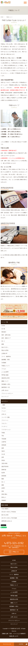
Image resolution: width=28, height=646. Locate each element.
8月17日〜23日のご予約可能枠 (9, 518)
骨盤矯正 (4, 500)
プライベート (5, 420)
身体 (3, 491)
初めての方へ (5, 347)
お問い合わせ (5, 390)
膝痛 (3, 344)
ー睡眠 (3, 405)
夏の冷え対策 (5, 514)
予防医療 (4, 438)
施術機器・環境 (6, 359)
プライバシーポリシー (7, 393)
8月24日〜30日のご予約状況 (9, 511)
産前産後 (4, 475)
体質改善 (4, 445)
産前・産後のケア (6, 338)
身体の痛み (4, 494)
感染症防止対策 (6, 378)
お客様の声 (4, 353)
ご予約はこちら (15, 551)
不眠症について (6, 365)
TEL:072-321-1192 (7, 644)
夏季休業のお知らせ (7, 521)
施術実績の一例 (6, 387)
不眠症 (3, 432)
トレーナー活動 (6, 417)
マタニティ (4, 423)
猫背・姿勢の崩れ (6, 335)
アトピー (4, 411)
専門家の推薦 (5, 375)
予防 (3, 435)
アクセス (4, 368)
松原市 (3, 472)
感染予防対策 (5, 466)
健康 (3, 448)
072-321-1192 (15, 543)
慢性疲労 (4, 332)
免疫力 (3, 451)
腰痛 (3, 485)
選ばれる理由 (5, 350)
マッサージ (4, 426)
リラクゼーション (6, 429)
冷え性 (3, 454)
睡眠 (3, 478)
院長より (4, 497)
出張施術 (4, 362)
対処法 (3, 460)
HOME (2, 17)
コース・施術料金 (6, 356)
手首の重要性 (5, 508)
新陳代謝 (4, 469)
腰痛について (5, 381)
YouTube (4, 408)
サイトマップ (5, 396)
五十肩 (3, 328)
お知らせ (4, 414)
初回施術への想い (6, 384)
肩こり (3, 341)
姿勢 (3, 457)
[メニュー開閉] (25, 3)
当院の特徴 (4, 463)
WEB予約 (21, 644)
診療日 (3, 488)
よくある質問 (5, 371)
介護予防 (4, 441)
